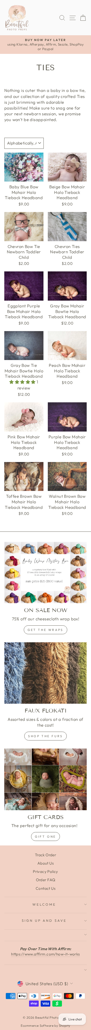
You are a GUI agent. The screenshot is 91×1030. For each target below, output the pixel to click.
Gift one (45, 836)
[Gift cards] (45, 779)
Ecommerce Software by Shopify (45, 1025)
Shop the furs (45, 736)
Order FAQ (45, 879)
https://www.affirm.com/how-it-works (45, 954)
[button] (23, 381)
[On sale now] (45, 572)
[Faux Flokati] (45, 673)
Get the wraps (45, 630)
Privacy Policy (45, 871)
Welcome (44, 904)
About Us (45, 863)
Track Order (45, 855)
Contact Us (45, 888)
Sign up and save (44, 920)
